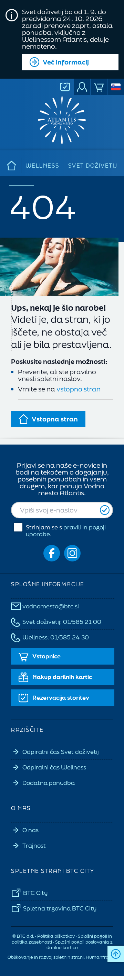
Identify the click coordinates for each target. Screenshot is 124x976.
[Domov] (11, 165)
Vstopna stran (55, 419)
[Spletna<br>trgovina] (99, 87)
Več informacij (66, 62)
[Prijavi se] (105, 510)
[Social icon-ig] (72, 553)
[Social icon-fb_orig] (51, 553)
